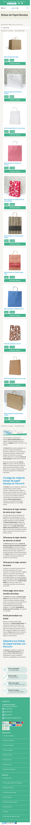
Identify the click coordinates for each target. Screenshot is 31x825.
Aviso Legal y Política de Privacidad (13, 783)
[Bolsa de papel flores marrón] (15, 331)
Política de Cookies (8, 787)
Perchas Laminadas (9, 740)
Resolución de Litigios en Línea (12, 816)
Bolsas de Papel (8, 755)
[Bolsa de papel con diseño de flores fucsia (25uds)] (15, 187)
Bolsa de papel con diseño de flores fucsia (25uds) (14, 200)
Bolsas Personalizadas (9, 769)
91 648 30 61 (8, 709)
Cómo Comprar (8, 797)
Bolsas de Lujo (7, 764)
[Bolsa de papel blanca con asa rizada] (15, 115)
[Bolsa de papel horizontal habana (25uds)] (15, 401)
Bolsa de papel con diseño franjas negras (13, 236)
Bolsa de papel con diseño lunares (14, 309)
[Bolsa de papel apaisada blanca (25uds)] (15, 79)
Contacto (21, 1)
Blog (4, 1)
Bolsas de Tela (7, 759)
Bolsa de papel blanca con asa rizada (14, 128)
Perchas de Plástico (9, 745)
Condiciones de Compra (10, 792)
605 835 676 (8, 712)
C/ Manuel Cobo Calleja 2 (8, 704)
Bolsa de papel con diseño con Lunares (12, 163)
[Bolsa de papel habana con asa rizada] (15, 366)
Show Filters (6, 27)
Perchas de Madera (9, 735)
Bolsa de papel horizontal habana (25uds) (13, 414)
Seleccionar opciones (15, 63)
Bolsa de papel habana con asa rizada (15, 378)
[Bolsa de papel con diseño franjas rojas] (15, 260)
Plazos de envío (8, 806)
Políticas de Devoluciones (10, 802)
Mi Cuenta (12, 3)
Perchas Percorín (4, 24)
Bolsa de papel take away (11, 57)
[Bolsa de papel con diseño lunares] (15, 296)
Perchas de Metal (8, 750)
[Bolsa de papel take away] (15, 44)
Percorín (11, 443)
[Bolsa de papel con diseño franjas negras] (15, 223)
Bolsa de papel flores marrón (12, 343)
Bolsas (10, 24)
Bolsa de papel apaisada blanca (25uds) (13, 92)
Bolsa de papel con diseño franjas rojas (13, 273)
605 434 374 (8, 715)
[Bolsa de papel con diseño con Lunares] (15, 150)
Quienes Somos (12, 1)
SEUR (8, 577)
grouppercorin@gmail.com (13, 718)
